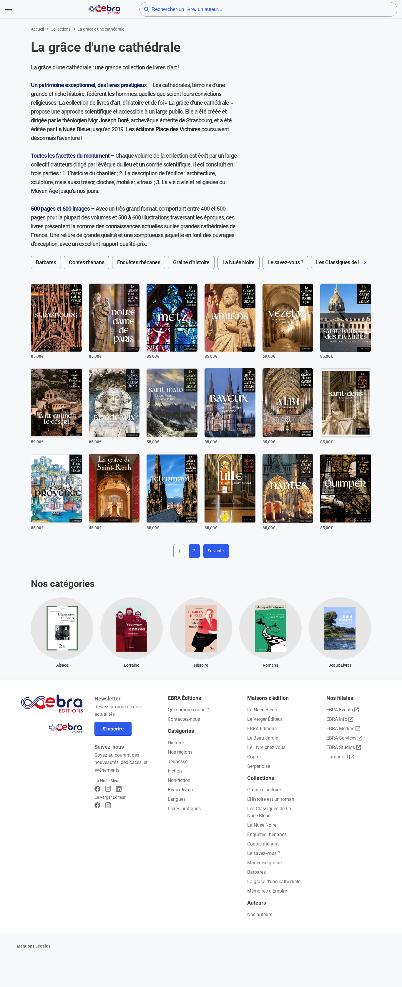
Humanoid (337, 757)
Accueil (37, 29)
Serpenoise (258, 766)
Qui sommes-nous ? (188, 710)
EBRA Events (339, 710)
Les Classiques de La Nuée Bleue (353, 262)
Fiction (175, 771)
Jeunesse (177, 761)
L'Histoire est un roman (270, 799)
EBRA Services (341, 738)
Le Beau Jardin (262, 738)
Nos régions (180, 752)
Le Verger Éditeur (264, 719)
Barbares (46, 262)
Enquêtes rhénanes (138, 262)
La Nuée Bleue (73, 129)
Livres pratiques (184, 808)
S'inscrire (113, 729)
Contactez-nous (184, 719)
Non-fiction (179, 780)
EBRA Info (336, 719)
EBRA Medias (340, 728)
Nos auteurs (259, 914)
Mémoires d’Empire (267, 891)
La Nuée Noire (238, 262)
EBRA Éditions (262, 728)
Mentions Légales (33, 946)
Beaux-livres (180, 790)
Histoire (176, 742)
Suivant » (216, 550)
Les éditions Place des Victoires (163, 129)
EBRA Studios (340, 747)
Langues (177, 799)
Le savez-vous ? (285, 262)
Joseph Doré (114, 120)
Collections (61, 29)
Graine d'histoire (191, 262)
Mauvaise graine (264, 863)
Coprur (254, 757)
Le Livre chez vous (266, 747)
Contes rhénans (86, 262)
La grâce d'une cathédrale (273, 881)
